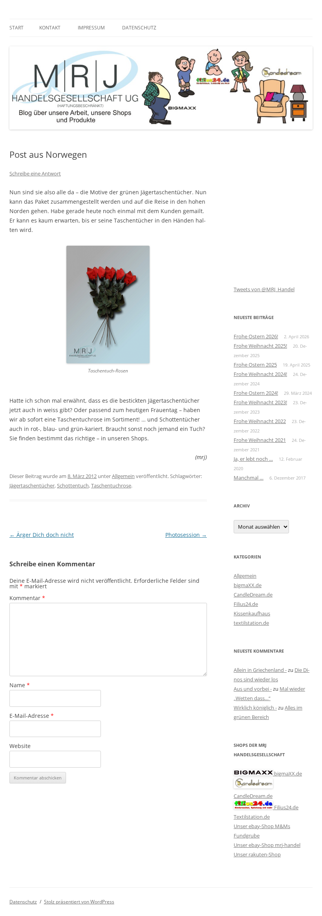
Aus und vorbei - (253, 688)
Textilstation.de (252, 816)
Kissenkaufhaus (252, 613)
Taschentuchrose (111, 485)
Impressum (91, 27)
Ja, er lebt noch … (253, 458)
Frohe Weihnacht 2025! (260, 345)
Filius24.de (246, 604)
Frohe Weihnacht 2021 (260, 439)
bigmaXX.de (248, 585)
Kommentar (27, 598)
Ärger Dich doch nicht (41, 534)
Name (19, 685)
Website (20, 746)
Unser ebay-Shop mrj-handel (267, 844)
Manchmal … (248, 477)
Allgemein (123, 476)
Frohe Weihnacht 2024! (260, 374)
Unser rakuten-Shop (257, 854)
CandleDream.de (253, 594)
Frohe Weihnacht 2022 (260, 421)
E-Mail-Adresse (31, 715)
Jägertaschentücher (32, 485)
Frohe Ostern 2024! (256, 392)
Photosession (186, 534)
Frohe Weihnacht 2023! (260, 402)
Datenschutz (139, 27)
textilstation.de (251, 622)
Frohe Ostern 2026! (256, 336)
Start (16, 27)
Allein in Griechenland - (260, 669)
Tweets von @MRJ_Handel (264, 289)
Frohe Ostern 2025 (255, 364)
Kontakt (49, 27)
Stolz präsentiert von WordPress (79, 901)
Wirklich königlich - (255, 707)
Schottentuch (73, 485)
